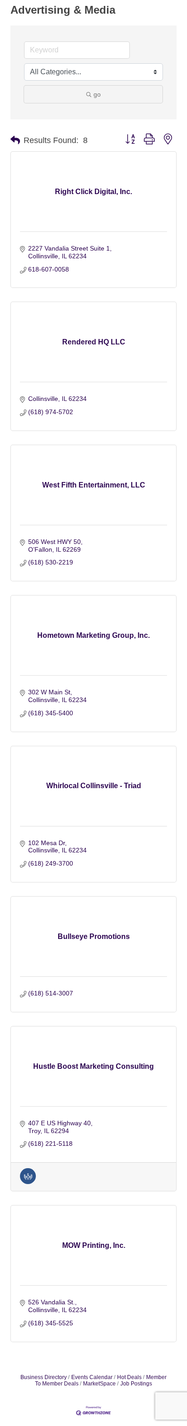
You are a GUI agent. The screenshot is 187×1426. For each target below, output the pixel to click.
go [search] (97, 94)
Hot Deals (129, 1377)
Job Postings (136, 1383)
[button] (15, 140)
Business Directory (43, 1377)
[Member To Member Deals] (28, 1181)
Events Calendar (92, 1377)
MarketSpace (99, 1383)
